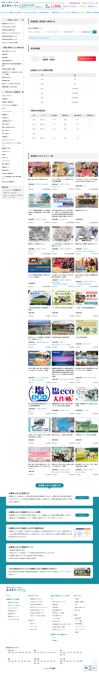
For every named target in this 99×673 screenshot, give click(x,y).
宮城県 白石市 (31, 439)
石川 (68, 652)
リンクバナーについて (80, 626)
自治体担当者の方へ (44, 12)
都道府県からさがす (12, 647)
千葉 (48, 652)
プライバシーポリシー (80, 629)
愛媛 (35, 663)
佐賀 (64, 661)
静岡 (61, 654)
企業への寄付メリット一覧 (8, 51)
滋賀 (12, 661)
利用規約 (77, 632)
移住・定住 (6, 124)
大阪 (19, 661)
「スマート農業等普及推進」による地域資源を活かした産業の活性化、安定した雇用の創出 (39, 212)
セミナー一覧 (94, 3)
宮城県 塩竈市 (31, 248)
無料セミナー (33, 623)
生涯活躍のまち (7, 121)
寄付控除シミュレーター (78, 12)
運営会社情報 (78, 618)
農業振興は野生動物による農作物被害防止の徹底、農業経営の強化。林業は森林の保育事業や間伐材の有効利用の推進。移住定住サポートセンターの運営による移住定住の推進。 (63, 372)
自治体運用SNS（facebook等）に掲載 (61, 624)
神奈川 (55, 652)
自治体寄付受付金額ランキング (9, 39)
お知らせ (31, 620)
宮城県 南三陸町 (79, 219)
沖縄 (61, 663)
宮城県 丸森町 (31, 342)
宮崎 (77, 661)
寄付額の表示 (82, 6)
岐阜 (81, 652)
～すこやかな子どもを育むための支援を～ (63, 308)
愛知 (64, 654)
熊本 (71, 661)
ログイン (54, 637)
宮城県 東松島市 (32, 283)
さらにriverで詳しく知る (13, 619)
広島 (45, 661)
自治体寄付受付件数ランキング (9, 36)
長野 (77, 652)
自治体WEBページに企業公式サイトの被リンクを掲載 (12, 73)
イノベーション (7, 111)
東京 (51, 652)
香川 (54, 661)
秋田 (23, 652)
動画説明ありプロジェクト (8, 23)
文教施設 (5, 136)
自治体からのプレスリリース (59, 629)
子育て (5, 157)
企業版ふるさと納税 (12, 599)
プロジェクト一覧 (86, 3)
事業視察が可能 (6, 80)
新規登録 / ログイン (92, 6)
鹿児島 (81, 661)
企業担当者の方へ (56, 12)
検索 (94, 31)
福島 (29, 652)
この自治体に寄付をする (87, 59)
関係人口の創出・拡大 (8, 127)
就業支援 (5, 114)
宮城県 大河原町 (79, 186)
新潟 (61, 652)
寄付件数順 (35, 28)
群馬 (41, 652)
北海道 (9, 652)
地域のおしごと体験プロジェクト (36, 244)
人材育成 (5, 118)
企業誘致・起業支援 (8, 102)
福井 (71, 652)
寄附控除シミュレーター (13, 616)
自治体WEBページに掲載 (58, 613)
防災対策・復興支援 (8, 173)
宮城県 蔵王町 (31, 184)
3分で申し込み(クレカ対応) (9, 26)
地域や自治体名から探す (74, 3)
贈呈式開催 (4, 57)
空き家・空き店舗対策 (8, 182)
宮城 (20, 652)
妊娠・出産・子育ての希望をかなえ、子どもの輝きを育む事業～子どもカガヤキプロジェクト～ (39, 466)
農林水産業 (5, 170)
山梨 (74, 652)
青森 (13, 652)
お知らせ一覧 (33, 629)
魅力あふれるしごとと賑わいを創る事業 (62, 435)
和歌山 (28, 661)
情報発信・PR (6, 148)
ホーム (8, 596)
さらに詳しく (82, 497)
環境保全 (5, 167)
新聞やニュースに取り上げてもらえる (11, 83)
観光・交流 (6, 130)
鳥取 (35, 661)
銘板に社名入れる (6, 77)
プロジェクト (77, 596)
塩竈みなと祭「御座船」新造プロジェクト (86, 244)
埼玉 (45, 652)
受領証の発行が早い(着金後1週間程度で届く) (12, 65)
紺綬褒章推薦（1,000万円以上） (10, 87)
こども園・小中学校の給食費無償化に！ (85, 308)
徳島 (51, 661)
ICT (4, 108)
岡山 (41, 661)
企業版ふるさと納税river (59, 634)
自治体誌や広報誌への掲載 (8, 69)
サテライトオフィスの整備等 (10, 105)
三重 (9, 661)
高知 (38, 663)
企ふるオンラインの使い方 (30, 12)
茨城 (35, 652)
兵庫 (22, 661)
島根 (38, 661)
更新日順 (41, 28)
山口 (48, 661)
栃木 (38, 652)
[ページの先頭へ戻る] (94, 662)
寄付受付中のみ (87, 32)
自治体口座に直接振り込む (8, 30)
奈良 (25, 661)
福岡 (61, 661)
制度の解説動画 (78, 623)
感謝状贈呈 (4, 54)
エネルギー (5, 151)
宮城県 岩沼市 (55, 184)
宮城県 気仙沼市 (79, 410)
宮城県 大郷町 (31, 312)
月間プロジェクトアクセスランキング (11, 33)
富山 (64, 652)
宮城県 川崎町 (55, 219)
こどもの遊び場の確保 (81, 337)
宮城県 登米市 (31, 219)
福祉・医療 (6, 164)
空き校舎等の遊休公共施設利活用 (60, 337)
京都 (15, 661)
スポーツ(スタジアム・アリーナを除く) (11, 144)
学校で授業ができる (57, 615)
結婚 (4, 154)
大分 (74, 661)
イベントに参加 (56, 618)
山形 (26, 652)
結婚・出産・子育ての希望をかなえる (38, 179)
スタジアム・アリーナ (8, 140)
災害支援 (5, 99)
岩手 (16, 652)
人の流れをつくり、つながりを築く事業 (85, 435)
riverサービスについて (13, 608)
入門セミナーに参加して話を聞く (10, 42)
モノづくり (5, 161)
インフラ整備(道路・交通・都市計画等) (11, 177)
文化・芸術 (5, 133)
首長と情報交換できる (7, 60)
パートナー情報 (78, 621)
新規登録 (54, 640)
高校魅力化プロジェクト (81, 210)
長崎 (68, 661)
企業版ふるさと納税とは (15, 12)
